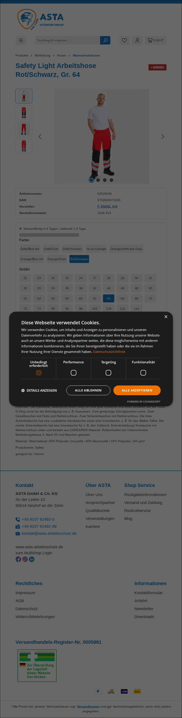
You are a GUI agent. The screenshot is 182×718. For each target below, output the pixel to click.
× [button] (165, 317)
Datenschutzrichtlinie (109, 351)
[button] (39, 390)
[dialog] (91, 359)
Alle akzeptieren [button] (137, 390)
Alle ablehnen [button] (88, 390)
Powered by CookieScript (143, 401)
